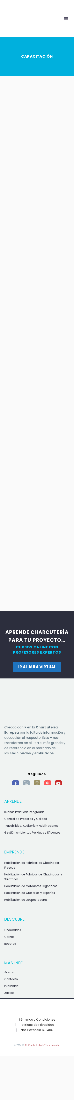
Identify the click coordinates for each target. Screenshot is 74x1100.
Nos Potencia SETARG (37, 1030)
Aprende (33, 25)
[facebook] (15, 783)
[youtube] (58, 783)
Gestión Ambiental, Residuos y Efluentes (32, 833)
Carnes (9, 937)
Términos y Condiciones (37, 1019)
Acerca (9, 972)
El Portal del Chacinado (42, 1045)
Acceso (9, 993)
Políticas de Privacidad (37, 1024)
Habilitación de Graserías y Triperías (29, 893)
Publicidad (11, 986)
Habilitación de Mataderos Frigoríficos (30, 886)
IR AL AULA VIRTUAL (37, 667)
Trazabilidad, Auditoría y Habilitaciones (31, 826)
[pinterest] (47, 783)
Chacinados (12, 930)
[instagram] (37, 783)
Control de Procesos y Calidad (25, 819)
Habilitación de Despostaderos (25, 900)
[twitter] (26, 783)
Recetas (10, 944)
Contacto (11, 979)
